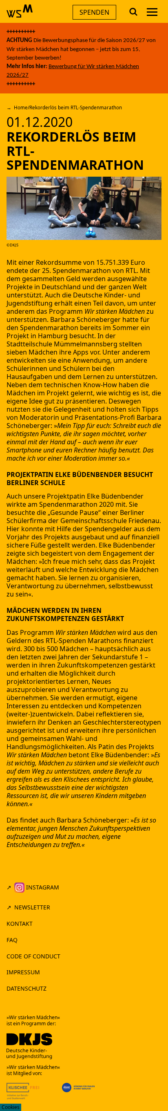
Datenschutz (26, 988)
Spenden (94, 12)
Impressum (23, 972)
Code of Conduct (34, 956)
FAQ (12, 940)
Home (21, 107)
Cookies (11, 1107)
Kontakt (20, 923)
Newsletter (32, 907)
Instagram (41, 887)
